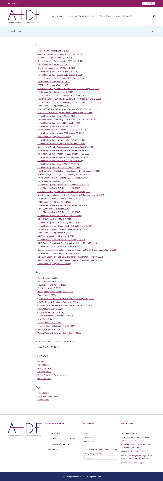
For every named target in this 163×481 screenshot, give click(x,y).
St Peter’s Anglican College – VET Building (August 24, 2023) (64, 174)
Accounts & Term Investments (81, 16)
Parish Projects (44, 379)
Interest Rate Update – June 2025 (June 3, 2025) (58, 223)
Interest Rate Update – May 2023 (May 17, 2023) (58, 164)
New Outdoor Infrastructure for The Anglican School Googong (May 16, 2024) (70, 195)
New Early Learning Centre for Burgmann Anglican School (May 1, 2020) (68, 89)
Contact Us (128, 16)
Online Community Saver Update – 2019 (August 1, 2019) (62, 78)
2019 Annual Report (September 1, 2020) (55, 92)
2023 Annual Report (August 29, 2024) (54, 202)
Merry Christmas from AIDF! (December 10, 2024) (58, 212)
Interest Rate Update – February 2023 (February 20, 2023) (62, 157)
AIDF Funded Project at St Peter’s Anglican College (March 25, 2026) (67, 243)
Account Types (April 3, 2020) (50, 309)
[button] (63, 16)
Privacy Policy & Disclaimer (93, 454)
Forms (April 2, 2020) (46, 295)
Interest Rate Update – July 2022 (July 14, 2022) (58, 126)
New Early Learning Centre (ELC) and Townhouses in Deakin (136, 446)
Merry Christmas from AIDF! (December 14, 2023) (58, 188)
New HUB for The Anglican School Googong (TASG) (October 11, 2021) (68, 109)
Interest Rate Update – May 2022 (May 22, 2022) (58, 116)
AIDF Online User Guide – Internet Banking (100, 450)
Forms (85, 446)
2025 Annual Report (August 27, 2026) (54, 264)
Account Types (89, 437)
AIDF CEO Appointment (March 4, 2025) (54, 219)
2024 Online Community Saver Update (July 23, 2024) (60, 198)
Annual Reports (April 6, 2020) (52, 285)
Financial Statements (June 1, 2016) (53, 51)
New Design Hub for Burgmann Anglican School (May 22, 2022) (64, 113)
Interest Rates (43, 365)
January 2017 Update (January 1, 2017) (54, 58)
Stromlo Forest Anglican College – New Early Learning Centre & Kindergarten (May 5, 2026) (77, 250)
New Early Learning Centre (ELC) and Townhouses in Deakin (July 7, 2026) (70, 257)
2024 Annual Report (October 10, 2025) (54, 233)
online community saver (47, 396)
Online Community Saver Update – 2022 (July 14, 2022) (61, 130)
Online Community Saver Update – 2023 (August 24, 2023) (62, 178)
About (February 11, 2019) (48, 281)
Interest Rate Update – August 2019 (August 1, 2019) (60, 75)
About (60, 16)
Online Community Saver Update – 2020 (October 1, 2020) (62, 95)
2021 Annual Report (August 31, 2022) (54, 137)
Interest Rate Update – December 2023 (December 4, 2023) (63, 185)
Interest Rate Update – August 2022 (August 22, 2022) (60, 133)
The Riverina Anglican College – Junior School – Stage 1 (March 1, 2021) (69, 99)
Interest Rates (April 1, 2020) (51, 312)
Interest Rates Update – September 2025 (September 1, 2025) (64, 226)
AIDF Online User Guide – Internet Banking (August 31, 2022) (65, 305)
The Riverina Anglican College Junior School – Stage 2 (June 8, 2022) (67, 120)
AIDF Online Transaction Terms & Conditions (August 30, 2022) (66, 299)
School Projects (44, 368)
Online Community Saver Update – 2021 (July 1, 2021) (61, 102)
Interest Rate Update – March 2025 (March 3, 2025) (59, 216)
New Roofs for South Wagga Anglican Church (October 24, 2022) (65, 147)
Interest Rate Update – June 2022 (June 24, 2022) (59, 123)
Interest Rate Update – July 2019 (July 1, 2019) (57, 71)
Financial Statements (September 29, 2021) (56, 326)
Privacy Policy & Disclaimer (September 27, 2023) (59, 333)
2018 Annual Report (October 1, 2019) (53, 82)
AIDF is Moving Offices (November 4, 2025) (56, 236)
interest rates (43, 393)
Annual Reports (44, 372)
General (40, 361)
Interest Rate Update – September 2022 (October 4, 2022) (62, 140)
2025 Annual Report (129, 433)
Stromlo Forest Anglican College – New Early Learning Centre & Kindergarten (136, 457)
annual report (43, 400)
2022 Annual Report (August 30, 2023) (54, 181)
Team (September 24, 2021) (49, 323)
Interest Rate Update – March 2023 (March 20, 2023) (60, 161)
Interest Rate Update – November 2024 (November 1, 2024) (63, 205)
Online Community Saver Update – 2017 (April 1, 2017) (61, 61)
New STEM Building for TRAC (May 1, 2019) (56, 68)
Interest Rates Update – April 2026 (134, 463)
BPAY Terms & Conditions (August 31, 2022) (58, 302)
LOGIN (149, 3)
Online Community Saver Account (52, 375)
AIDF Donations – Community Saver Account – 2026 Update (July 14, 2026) (70, 260)
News (117, 16)
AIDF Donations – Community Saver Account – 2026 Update (135, 439)
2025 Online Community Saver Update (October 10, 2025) (62, 229)
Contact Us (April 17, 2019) (49, 288)
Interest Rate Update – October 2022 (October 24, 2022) (61, 144)
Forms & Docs (106, 16)
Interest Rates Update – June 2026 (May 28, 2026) (59, 253)
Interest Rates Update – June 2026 (134, 452)
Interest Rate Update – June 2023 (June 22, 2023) (59, 168)
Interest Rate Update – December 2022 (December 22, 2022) (63, 154)
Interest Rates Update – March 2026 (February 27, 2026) (61, 240)
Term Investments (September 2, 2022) (56, 316)
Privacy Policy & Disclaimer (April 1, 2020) (55, 292)
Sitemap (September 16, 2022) (50, 329)
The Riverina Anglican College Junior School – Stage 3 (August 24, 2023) (69, 171)
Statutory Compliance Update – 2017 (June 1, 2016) (59, 54)
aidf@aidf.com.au (54, 449)
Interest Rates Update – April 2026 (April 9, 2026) (58, 247)
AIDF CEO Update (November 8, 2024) (54, 209)
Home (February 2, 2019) (48, 278)
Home (51, 16)
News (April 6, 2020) (46, 319)
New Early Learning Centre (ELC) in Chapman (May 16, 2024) (64, 192)
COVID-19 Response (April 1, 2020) (52, 85)
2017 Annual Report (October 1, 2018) (53, 65)
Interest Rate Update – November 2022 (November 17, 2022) (63, 150)
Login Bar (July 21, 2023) (48, 347)
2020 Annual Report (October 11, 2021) (54, 106)
